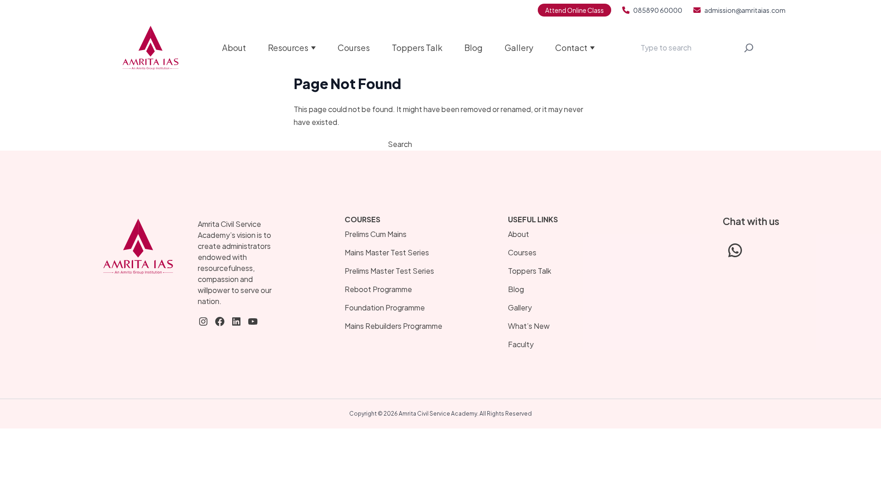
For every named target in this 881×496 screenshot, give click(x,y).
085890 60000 (657, 10)
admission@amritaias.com (745, 10)
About (234, 47)
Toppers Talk (417, 47)
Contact (571, 47)
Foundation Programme (385, 307)
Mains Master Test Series (387, 252)
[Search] (749, 48)
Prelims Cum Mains (376, 234)
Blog (473, 47)
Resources (288, 47)
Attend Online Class (574, 10)
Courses (354, 47)
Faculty (521, 344)
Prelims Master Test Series (389, 271)
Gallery (519, 47)
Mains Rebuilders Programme (393, 326)
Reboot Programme (378, 289)
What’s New (529, 326)
